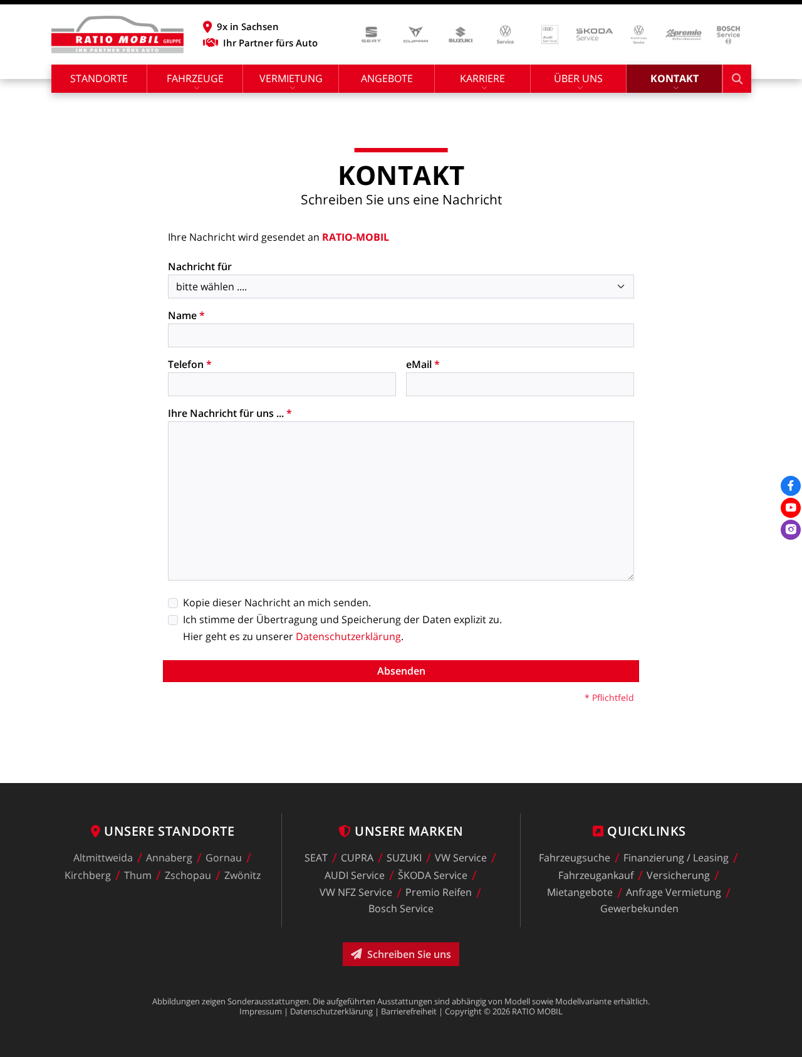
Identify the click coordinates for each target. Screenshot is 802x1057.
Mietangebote (580, 893)
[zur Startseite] (117, 34)
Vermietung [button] (291, 78)
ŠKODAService (432, 875)
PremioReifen (438, 893)
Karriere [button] (482, 78)
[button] (260, 26)
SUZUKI (404, 858)
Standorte (99, 78)
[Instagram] (791, 530)
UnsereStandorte (169, 831)
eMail (423, 364)
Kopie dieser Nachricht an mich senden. (277, 602)
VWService (461, 858)
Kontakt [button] (674, 78)
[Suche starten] (737, 79)
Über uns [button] (578, 78)
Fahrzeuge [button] (195, 78)
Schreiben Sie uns (409, 954)
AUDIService (355, 875)
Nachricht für (200, 266)
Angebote (387, 78)
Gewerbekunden (639, 908)
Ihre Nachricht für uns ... (230, 413)
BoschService (401, 908)
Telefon (190, 364)
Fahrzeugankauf (595, 875)
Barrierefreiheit (409, 1011)
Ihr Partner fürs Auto (270, 42)
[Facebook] (791, 486)
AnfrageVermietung (673, 893)
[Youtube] (791, 508)
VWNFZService (356, 893)
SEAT (316, 858)
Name (186, 315)
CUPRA (357, 858)
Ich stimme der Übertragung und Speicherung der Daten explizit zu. (342, 619)
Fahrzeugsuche (574, 858)
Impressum (260, 1011)
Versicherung (678, 875)
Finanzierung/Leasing (676, 858)
